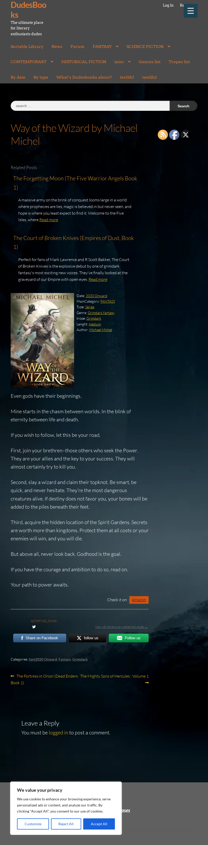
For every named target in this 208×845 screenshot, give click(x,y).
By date (18, 77)
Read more (48, 219)
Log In (168, 5)
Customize (33, 824)
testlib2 (149, 77)
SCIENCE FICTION (145, 46)
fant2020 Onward (43, 659)
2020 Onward (96, 296)
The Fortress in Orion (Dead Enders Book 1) (44, 679)
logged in (58, 732)
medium (95, 324)
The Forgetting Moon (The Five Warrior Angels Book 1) (75, 183)
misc (119, 61)
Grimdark (93, 318)
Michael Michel (100, 329)
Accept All (99, 824)
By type (40, 77)
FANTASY (102, 46)
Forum (77, 46)
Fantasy (65, 659)
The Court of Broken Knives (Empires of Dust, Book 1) (73, 242)
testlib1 (127, 77)
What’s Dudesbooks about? (84, 77)
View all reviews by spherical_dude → (121, 627)
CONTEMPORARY (29, 61)
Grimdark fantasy (101, 313)
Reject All (66, 824)
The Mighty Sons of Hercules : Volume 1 (114, 679)
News (56, 46)
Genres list (150, 61)
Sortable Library (27, 46)
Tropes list (179, 61)
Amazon (139, 599)
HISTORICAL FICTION (83, 61)
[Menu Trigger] (191, 11)
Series (89, 307)
